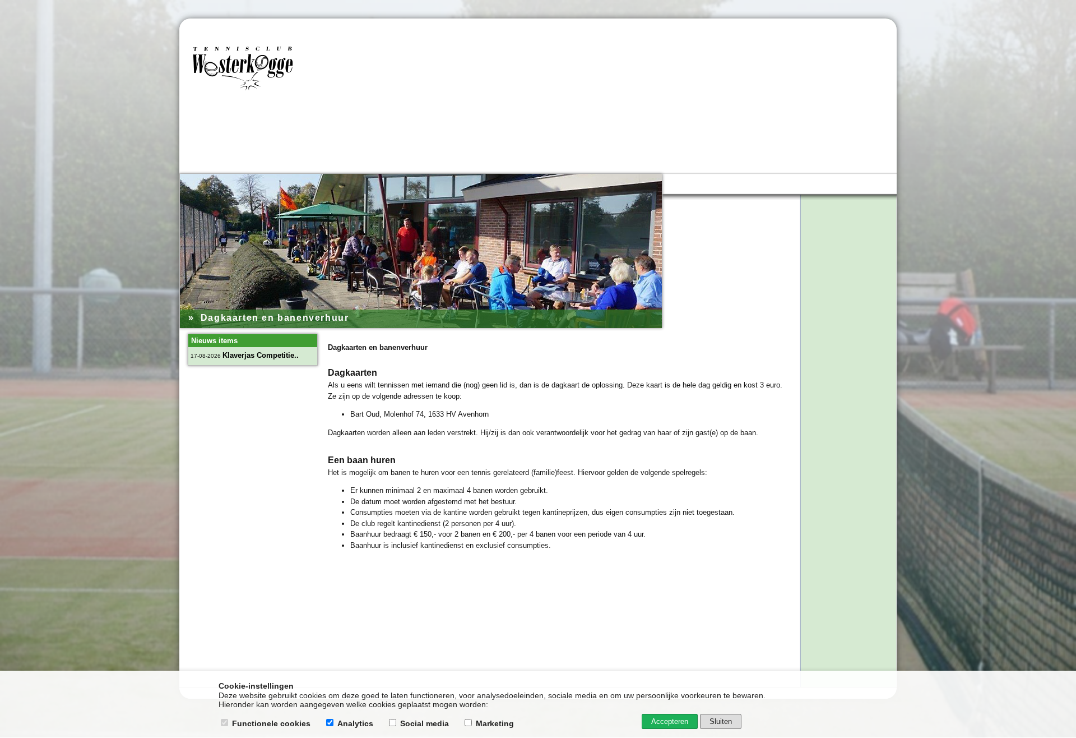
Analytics (355, 723)
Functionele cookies (271, 723)
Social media (424, 723)
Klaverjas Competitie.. (260, 355)
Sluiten (720, 721)
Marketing (495, 723)
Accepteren (669, 721)
